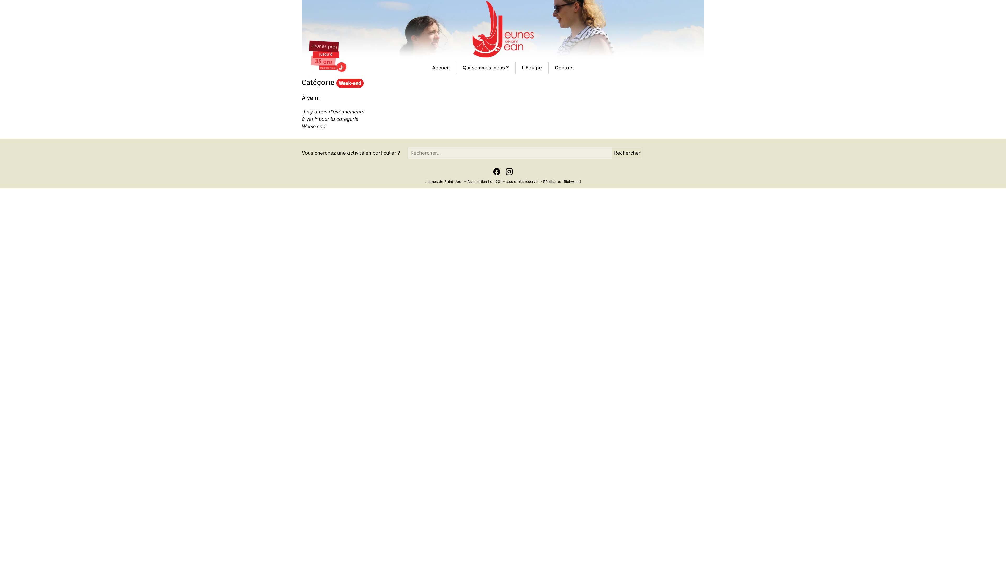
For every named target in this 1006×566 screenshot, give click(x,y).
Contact (564, 68)
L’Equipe (532, 68)
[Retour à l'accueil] (327, 58)
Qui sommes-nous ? (486, 68)
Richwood (572, 181)
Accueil (441, 68)
